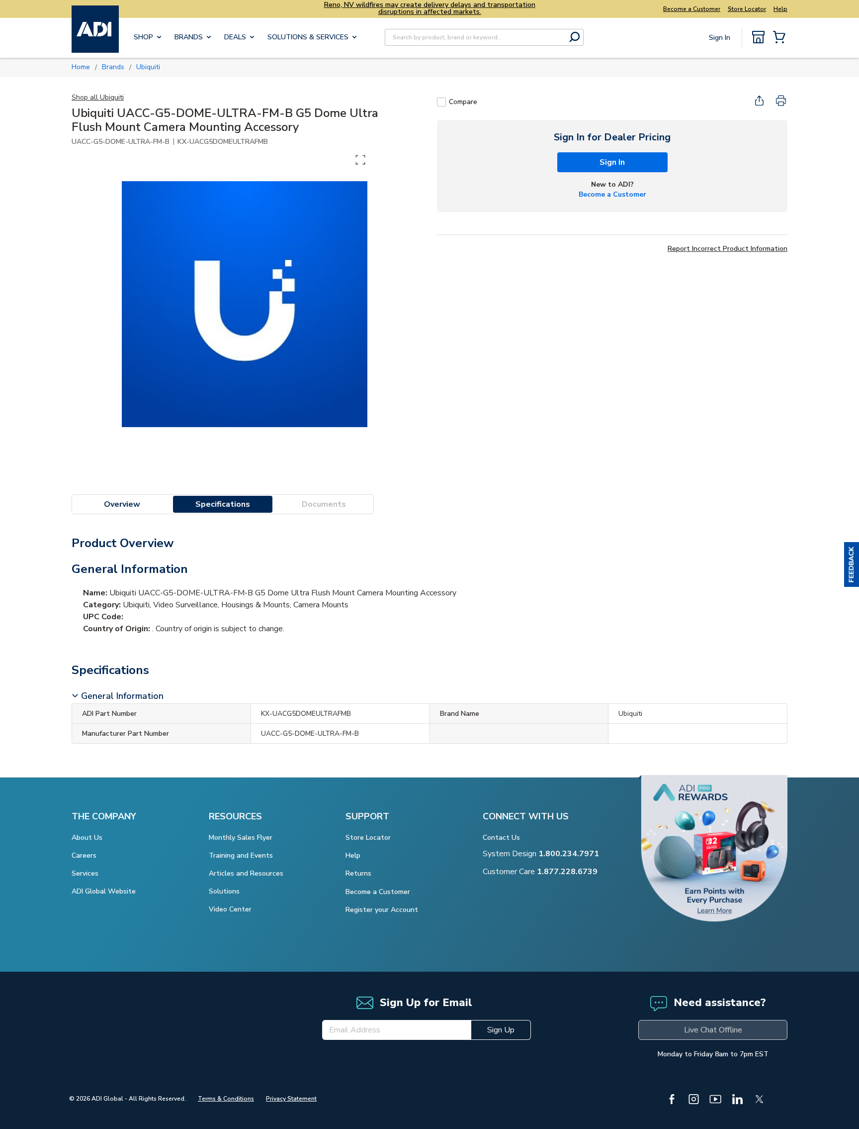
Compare (463, 102)
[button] (851, 564)
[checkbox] (441, 102)
